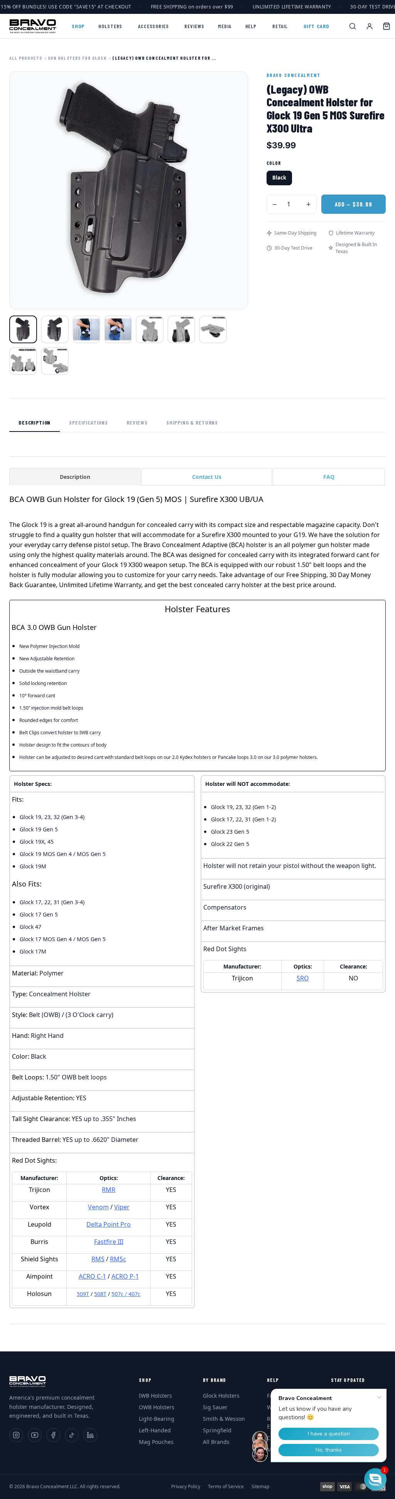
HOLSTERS (110, 26)
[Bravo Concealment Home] (32, 26)
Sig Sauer (215, 1407)
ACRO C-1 (92, 1276)
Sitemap (260, 1487)
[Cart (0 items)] (386, 26)
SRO (303, 978)
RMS (98, 1259)
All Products (25, 57)
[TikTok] (72, 1435)
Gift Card (316, 26)
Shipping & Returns (192, 422)
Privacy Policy (185, 1487)
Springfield (217, 1430)
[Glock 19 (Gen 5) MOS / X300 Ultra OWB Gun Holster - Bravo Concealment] (23, 329)
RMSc (118, 1259)
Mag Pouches (156, 1441)
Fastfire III (108, 1241)
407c (134, 1294)
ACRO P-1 (125, 1276)
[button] (375, 1479)
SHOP (78, 26)
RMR (108, 1189)
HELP (251, 26)
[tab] (75, 476)
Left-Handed (155, 1430)
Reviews (137, 422)
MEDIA (224, 26)
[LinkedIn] (90, 1435)
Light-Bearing (156, 1418)
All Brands (216, 1441)
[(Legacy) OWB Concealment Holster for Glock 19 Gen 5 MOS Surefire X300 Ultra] (86, 329)
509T (83, 1294)
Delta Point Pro (108, 1224)
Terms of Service (226, 1487)
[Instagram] (16, 1435)
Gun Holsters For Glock (77, 57)
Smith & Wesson (224, 1418)
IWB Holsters (155, 1395)
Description (35, 422)
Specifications (88, 422)
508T (100, 1294)
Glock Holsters (221, 1395)
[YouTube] (35, 1435)
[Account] (369, 26)
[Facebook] (53, 1435)
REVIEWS (194, 26)
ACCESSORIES (153, 26)
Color (274, 163)
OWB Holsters (156, 1407)
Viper (122, 1207)
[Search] (352, 26)
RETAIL (280, 26)
